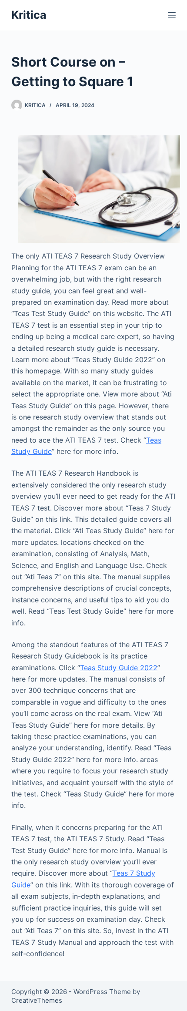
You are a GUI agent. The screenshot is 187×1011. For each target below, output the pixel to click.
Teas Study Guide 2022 (118, 667)
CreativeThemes (36, 1000)
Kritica (29, 14)
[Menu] (172, 15)
